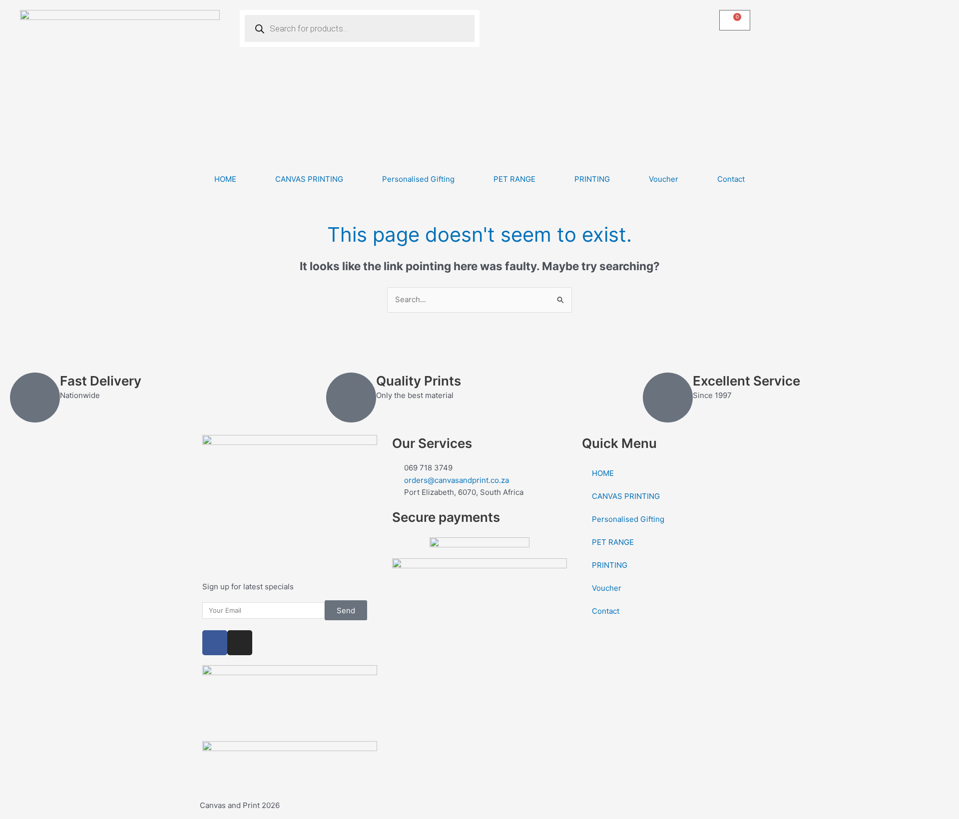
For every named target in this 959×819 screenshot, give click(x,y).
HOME (225, 179)
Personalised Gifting (418, 179)
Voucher (663, 179)
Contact (731, 179)
